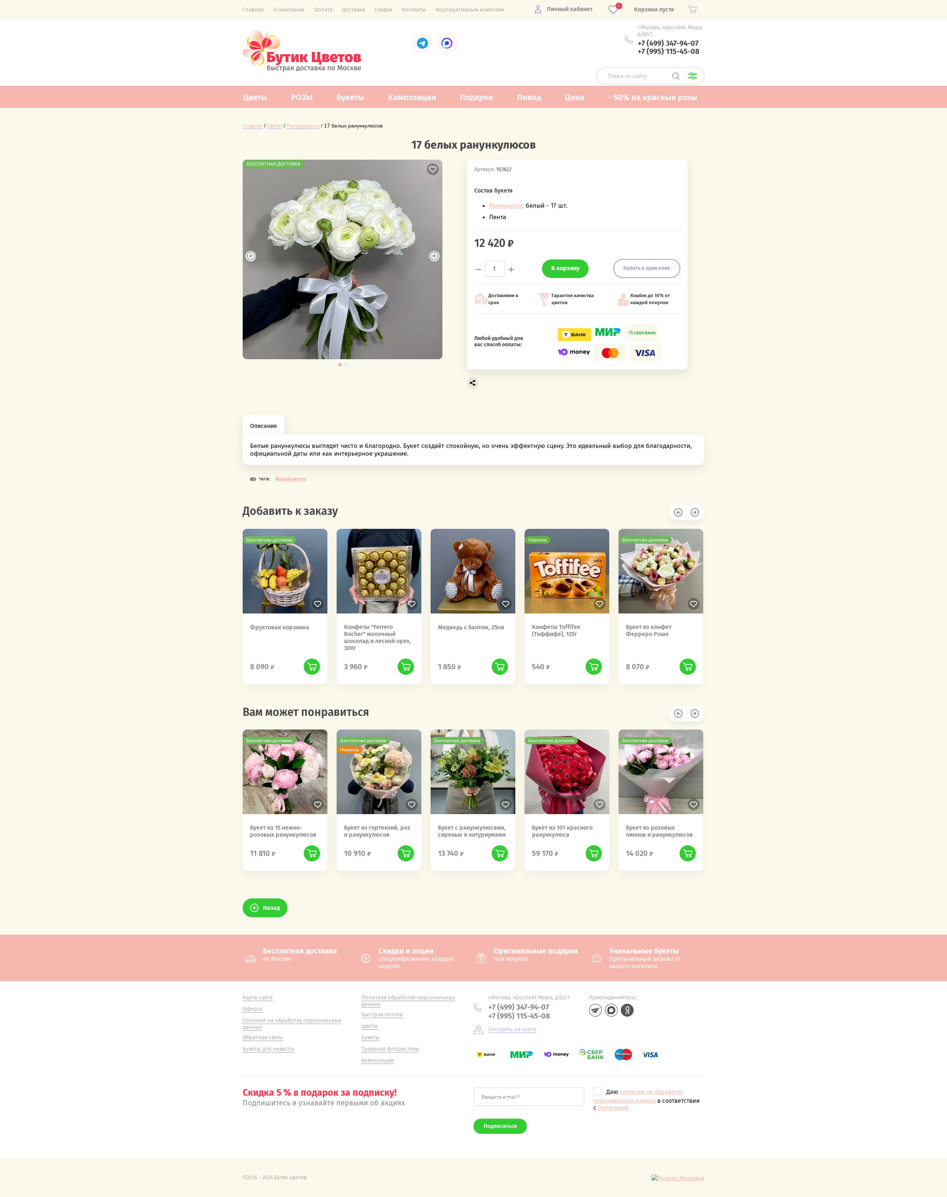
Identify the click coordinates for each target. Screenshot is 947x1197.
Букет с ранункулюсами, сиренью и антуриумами (472, 831)
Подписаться (500, 1126)
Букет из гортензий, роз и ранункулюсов (377, 831)
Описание (263, 425)
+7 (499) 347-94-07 (668, 43)
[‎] (422, 43)
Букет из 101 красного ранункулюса (562, 831)
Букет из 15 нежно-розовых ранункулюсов (283, 831)
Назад (271, 907)
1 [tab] (340, 365)
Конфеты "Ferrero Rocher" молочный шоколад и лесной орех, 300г (377, 637)
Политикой (613, 1107)
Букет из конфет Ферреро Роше (648, 630)
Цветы (274, 126)
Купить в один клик (646, 268)
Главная (253, 126)
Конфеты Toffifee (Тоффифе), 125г (556, 630)
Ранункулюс (506, 206)
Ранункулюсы (303, 126)
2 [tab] (345, 365)
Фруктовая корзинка (279, 627)
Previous (251, 256)
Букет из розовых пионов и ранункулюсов (659, 831)
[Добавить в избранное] (433, 169)
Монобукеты (290, 479)
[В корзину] (312, 667)
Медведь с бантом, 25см (471, 627)
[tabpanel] (342, 259)
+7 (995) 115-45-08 (669, 51)
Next (434, 256)
